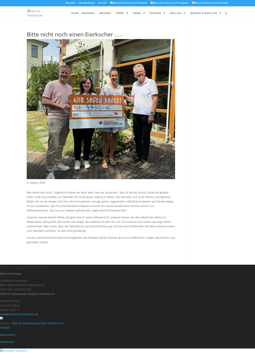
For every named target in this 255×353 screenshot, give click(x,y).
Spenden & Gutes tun (203, 13)
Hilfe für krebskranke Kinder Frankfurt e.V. (38, 323)
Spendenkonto (87, 3)
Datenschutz (8, 335)
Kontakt (102, 3)
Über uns (175, 13)
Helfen (120, 13)
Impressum (7, 341)
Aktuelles (70, 3)
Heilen (137, 13)
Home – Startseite (82, 13)
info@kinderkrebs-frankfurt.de (19, 314)
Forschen (155, 13)
